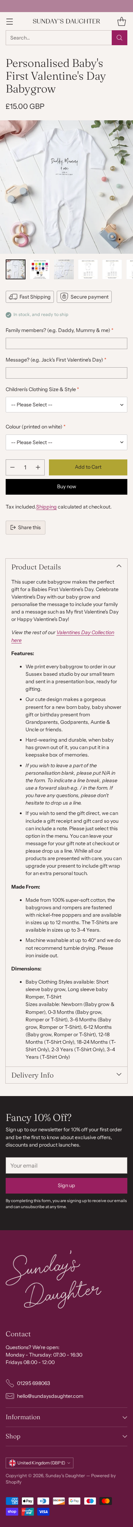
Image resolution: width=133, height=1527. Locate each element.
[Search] (119, 37)
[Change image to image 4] (88, 269)
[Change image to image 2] (40, 269)
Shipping (46, 507)
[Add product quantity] (38, 467)
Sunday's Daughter (65, 1475)
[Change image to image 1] (16, 269)
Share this (29, 527)
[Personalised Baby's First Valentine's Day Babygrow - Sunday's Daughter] (66, 187)
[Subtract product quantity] (12, 467)
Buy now (66, 486)
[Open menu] (9, 21)
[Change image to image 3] (64, 269)
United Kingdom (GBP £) (41, 1462)
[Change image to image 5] (112, 269)
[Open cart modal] (121, 21)
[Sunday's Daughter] (66, 21)
